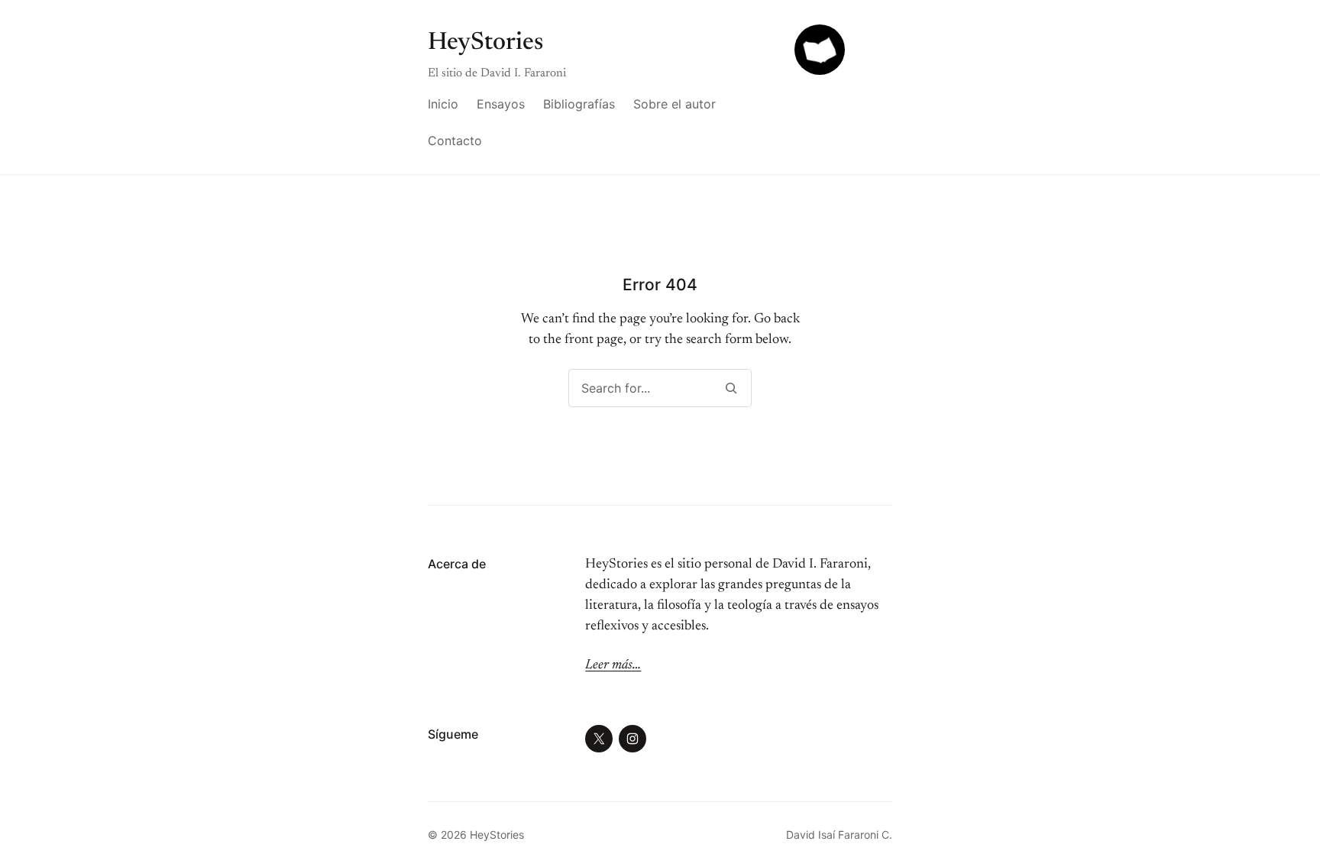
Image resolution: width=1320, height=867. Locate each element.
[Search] (730, 388)
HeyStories (485, 43)
